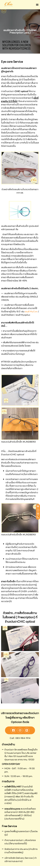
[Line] (26, 730)
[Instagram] (20, 730)
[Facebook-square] (13, 730)
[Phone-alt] (38, 517)
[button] (37, 5)
